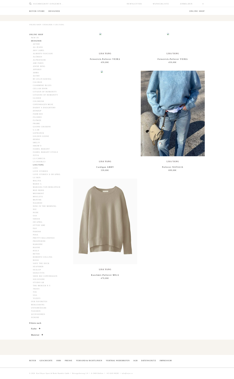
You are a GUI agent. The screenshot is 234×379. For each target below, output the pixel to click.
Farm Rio (38, 114)
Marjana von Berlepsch (46, 187)
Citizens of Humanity (45, 95)
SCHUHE (35, 317)
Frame (36, 123)
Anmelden (186, 4)
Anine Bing (39, 66)
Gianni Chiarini (42, 127)
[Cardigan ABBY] (105, 76)
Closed (37, 98)
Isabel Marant (41, 149)
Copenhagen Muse (43, 104)
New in (35, 38)
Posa (35, 235)
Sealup (37, 270)
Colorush (38, 101)
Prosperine (39, 241)
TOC (35, 292)
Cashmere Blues (42, 85)
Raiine (36, 247)
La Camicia (39, 158)
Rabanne (38, 244)
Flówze (37, 120)
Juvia (36, 155)
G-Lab (36, 130)
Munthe (37, 200)
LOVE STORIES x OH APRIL (47, 174)
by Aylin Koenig (42, 79)
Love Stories (40, 171)
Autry (36, 76)
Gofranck (38, 133)
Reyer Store (37, 11)
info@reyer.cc (127, 373)
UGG (35, 295)
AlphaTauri (39, 60)
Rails (36, 251)
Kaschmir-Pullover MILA (105, 275)
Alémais (37, 57)
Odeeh (36, 219)
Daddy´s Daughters (44, 108)
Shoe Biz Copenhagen (45, 276)
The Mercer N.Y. (42, 286)
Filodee (37, 117)
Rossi (36, 260)
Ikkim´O (37, 146)
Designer (54, 11)
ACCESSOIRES (38, 314)
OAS (35, 216)
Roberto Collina (42, 257)
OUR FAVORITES (39, 301)
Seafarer (38, 267)
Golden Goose (41, 136)
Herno (36, 139)
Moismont (38, 193)
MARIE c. (37, 184)
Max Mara (38, 190)
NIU (35, 209)
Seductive (39, 273)
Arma (36, 73)
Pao (35, 228)
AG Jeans (38, 47)
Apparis (37, 69)
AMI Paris (38, 63)
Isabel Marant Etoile (45, 152)
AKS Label (39, 50)
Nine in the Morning (44, 206)
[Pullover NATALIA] (173, 113)
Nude (36, 212)
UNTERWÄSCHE (39, 308)
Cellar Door (40, 88)
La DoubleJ (39, 162)
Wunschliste (161, 4)
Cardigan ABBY (105, 167)
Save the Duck (41, 263)
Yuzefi (37, 298)
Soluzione (39, 279)
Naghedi (37, 203)
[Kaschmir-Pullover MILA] (105, 221)
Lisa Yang (38, 165)
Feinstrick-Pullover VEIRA (105, 59)
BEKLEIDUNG (38, 305)
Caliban (37, 82)
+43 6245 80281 (112, 373)
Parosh (37, 232)
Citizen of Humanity (45, 92)
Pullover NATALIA (172, 167)
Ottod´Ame (39, 225)
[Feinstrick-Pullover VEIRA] (105, 40)
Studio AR (38, 282)
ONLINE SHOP (35, 25)
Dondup (37, 111)
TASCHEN (36, 311)
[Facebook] (203, 361)
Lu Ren (37, 177)
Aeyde (36, 44)
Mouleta (38, 197)
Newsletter (134, 4)
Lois (35, 168)
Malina (37, 181)
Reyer (36, 254)
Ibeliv (36, 143)
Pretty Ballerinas (44, 238)
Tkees (36, 289)
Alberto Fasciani (43, 54)
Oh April (38, 222)
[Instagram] (196, 361)
